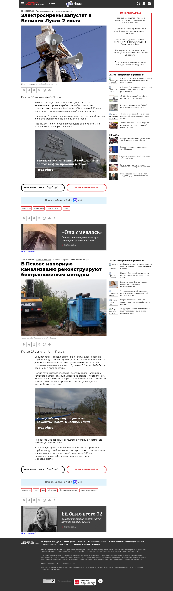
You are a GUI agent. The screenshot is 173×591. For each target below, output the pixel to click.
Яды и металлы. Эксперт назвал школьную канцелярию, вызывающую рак (133, 284)
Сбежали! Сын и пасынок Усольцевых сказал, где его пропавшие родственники (136, 89)
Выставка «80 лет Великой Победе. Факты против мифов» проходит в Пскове (68, 162)
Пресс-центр (69, 542)
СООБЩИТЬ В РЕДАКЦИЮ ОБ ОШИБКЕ (85, 544)
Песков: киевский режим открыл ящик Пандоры (133, 148)
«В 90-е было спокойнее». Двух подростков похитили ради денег (134, 97)
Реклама (81, 542)
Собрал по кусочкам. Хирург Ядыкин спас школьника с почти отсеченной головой (136, 266)
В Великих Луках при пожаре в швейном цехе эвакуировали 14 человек (130, 31)
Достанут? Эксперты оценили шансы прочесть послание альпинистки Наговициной (136, 80)
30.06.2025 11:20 (27, 11)
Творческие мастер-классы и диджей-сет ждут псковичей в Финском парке (130, 20)
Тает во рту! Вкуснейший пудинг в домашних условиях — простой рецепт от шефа (134, 125)
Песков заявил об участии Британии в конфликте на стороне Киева (134, 139)
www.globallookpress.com (46, 84)
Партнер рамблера (64, 581)
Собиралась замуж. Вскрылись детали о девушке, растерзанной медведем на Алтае (134, 293)
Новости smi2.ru (30, 251)
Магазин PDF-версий (97, 542)
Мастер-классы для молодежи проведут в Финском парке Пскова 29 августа (130, 52)
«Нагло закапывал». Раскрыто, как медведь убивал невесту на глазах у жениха (135, 116)
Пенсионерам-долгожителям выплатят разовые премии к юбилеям (135, 166)
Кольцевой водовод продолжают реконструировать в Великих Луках (63, 420)
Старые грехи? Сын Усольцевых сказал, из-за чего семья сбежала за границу (135, 302)
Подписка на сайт (48, 544)
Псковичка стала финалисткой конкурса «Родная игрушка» (130, 63)
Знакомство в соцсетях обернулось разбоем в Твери (134, 157)
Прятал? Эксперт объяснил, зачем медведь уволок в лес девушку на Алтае (134, 275)
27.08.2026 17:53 (27, 260)
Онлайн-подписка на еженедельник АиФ (126, 542)
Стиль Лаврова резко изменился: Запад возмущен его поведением (133, 175)
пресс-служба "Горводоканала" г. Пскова (38, 338)
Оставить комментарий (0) (86, 187)
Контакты (63, 544)
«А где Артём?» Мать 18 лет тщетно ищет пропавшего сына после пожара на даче (135, 311)
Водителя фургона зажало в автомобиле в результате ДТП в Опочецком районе (130, 41)
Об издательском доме (51, 542)
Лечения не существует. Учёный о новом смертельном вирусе (134, 106)
